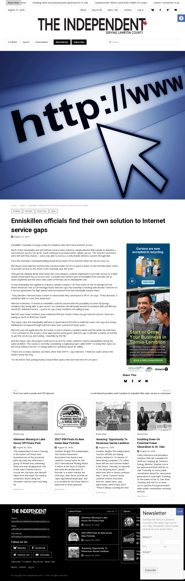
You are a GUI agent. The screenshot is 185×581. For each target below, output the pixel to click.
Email (147, 552)
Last (165, 546)
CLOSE (179, 511)
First (144, 546)
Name (147, 537)
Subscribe (150, 570)
